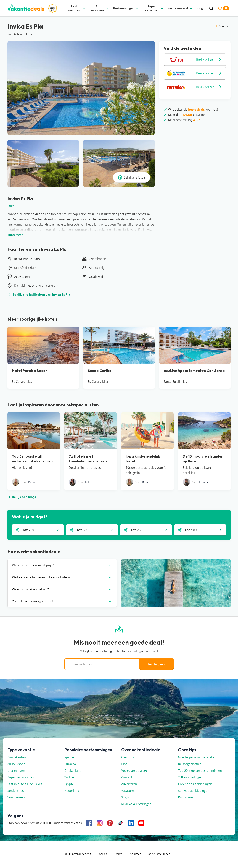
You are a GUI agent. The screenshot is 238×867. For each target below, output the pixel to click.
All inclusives (16, 764)
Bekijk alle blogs (24, 497)
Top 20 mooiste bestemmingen (200, 770)
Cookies (102, 854)
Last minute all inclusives (24, 784)
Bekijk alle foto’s (134, 177)
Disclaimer (134, 854)
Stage (125, 797)
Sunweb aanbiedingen (193, 791)
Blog (124, 764)
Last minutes (16, 770)
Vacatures (128, 791)
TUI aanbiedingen (190, 777)
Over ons (127, 757)
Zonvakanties (16, 757)
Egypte (69, 784)
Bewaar (224, 26)
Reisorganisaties (189, 764)
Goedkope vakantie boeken (197, 757)
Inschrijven (156, 664)
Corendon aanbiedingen (195, 784)
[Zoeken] (211, 8)
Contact (126, 777)
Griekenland (72, 770)
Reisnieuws (186, 797)
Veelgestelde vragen (135, 770)
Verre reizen (16, 797)
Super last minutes (20, 777)
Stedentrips (15, 791)
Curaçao (70, 764)
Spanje (69, 757)
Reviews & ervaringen (136, 804)
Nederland (71, 791)
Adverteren (129, 784)
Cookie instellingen (158, 854)
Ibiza (11, 206)
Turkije (69, 777)
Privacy (117, 854)
